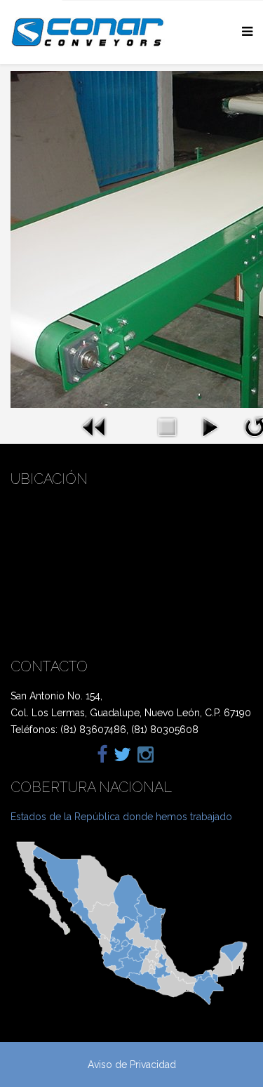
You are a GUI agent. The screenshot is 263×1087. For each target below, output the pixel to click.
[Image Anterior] (94, 427)
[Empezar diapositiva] (209, 427)
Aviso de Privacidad (132, 1064)
